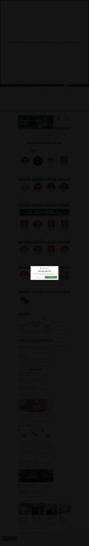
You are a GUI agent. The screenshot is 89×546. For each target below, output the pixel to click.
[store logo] (44, 268)
